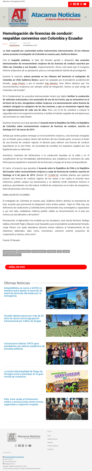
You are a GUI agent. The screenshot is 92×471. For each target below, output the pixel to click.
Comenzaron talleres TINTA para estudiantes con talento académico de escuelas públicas (24, 346)
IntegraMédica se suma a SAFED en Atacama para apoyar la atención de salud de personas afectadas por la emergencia (23, 292)
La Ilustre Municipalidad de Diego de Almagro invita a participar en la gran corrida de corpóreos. (23, 374)
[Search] (86, 17)
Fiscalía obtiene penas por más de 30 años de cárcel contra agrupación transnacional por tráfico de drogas (24, 318)
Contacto (50, 449)
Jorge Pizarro (18, 83)
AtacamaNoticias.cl (39, 251)
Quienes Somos (52, 439)
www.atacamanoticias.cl (12, 255)
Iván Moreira (51, 83)
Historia (50, 442)
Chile (59, 251)
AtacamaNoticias (24, 251)
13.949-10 (52, 175)
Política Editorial (52, 446)
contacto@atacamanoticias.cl (14, 457)
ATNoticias (51, 251)
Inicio (49, 436)
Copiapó (66, 251)
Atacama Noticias (10, 251)
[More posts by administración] (5, 43)
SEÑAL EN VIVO (16, 267)
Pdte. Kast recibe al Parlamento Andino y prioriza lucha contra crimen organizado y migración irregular (23, 402)
